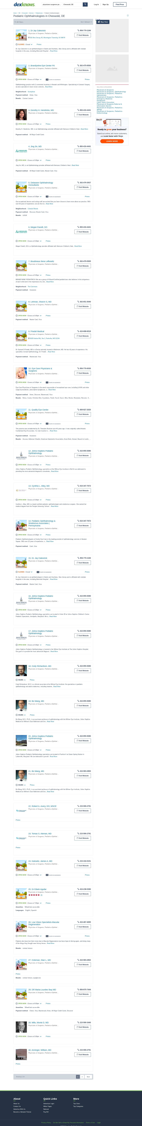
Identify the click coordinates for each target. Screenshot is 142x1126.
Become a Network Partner (22, 1112)
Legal (99, 1122)
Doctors (31, 13)
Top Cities (76, 1103)
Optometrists (101, 95)
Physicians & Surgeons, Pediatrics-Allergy (110, 108)
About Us (16, 1103)
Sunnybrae (31, 92)
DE (19, 13)
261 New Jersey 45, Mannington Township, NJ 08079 (47, 37)
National (46, 1109)
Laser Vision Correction (105, 102)
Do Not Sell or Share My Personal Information (68, 1122)
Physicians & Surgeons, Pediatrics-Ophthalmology (45, 33)
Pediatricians (39, 13)
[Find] (85, 4)
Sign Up (106, 4)
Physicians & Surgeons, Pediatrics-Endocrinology (110, 112)
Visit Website (84, 35)
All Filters (20, 22)
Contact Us (17, 1106)
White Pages (47, 1106)
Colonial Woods (33, 208)
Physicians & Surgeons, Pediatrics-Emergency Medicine (110, 98)
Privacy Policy (46, 1122)
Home (15, 13)
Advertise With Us (19, 1109)
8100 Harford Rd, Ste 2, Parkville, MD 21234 (45, 338)
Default (87, 22)
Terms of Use (90, 1122)
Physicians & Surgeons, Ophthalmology (111, 92)
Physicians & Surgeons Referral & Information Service (109, 105)
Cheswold (25, 13)
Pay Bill (46, 1112)
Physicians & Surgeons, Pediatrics (109, 93)
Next (88, 1077)
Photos (39, 44)
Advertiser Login (48, 1103)
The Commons (32, 286)
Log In (96, 4)
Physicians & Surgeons (105, 90)
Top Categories (78, 1106)
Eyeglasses (101, 100)
